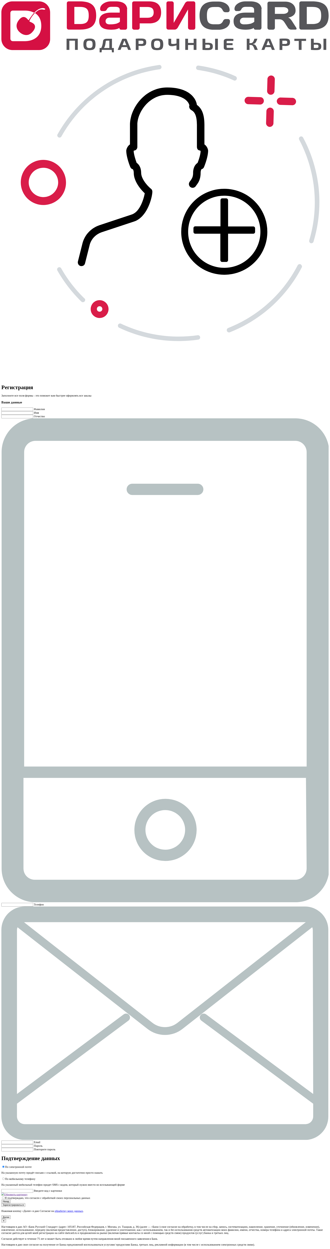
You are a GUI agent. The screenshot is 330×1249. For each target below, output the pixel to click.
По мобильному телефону (20, 1178)
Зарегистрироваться (13, 1205)
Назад (6, 1201)
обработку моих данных (69, 1211)
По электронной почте (18, 1166)
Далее (6, 1217)
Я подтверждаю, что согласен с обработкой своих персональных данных (47, 1197)
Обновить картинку (16, 1194)
